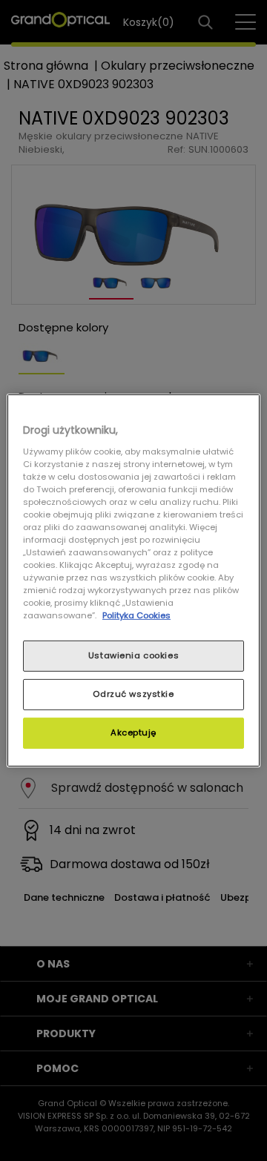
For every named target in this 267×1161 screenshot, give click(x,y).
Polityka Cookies (136, 615)
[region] (133, 580)
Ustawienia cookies (133, 655)
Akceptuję (133, 732)
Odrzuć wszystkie (133, 694)
